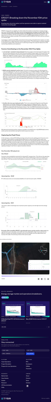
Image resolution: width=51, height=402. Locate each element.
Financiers (29, 368)
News (27, 380)
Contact (28, 383)
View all (5, 297)
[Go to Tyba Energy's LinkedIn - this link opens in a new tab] (27, 386)
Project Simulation (6, 364)
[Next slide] (49, 327)
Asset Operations (6, 362)
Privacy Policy (4, 394)
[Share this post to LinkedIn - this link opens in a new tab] (38, 279)
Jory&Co (47, 398)
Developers (29, 364)
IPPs (27, 362)
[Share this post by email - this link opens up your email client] (48, 279)
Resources (4, 6)
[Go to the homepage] (6, 2)
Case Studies (13, 6)
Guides (3, 380)
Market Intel (4, 376)
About (27, 376)
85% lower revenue (33, 35)
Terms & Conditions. (15, 346)
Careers (28, 378)
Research (4, 383)
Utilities (28, 366)
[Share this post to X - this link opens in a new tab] (45, 279)
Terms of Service (5, 393)
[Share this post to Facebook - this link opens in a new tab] (42, 279)
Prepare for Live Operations (8, 366)
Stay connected (30, 353)
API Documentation (6, 385)
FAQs (2, 387)
